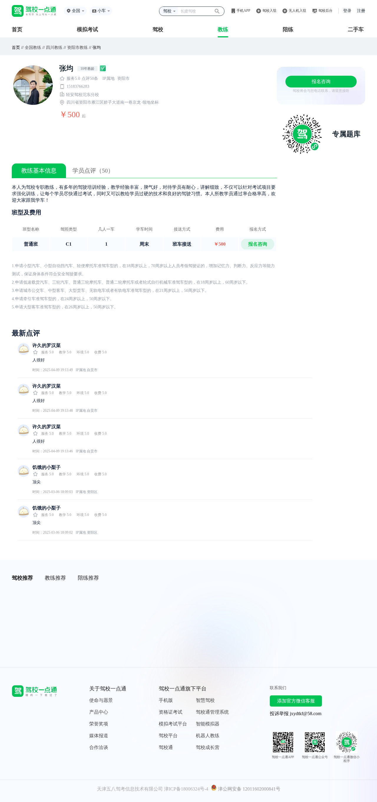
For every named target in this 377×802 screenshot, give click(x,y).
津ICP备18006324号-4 (186, 788)
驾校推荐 (22, 578)
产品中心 (98, 712)
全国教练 (33, 47)
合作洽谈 (98, 747)
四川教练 (54, 47)
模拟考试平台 (173, 723)
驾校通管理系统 (212, 712)
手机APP (243, 11)
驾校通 (166, 747)
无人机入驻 (297, 11)
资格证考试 (170, 712)
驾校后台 (325, 11)
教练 (223, 29)
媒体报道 (98, 735)
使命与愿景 (101, 700)
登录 (347, 11)
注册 (361, 11)
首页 (17, 29)
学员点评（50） (93, 170)
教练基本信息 (39, 170)
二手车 (356, 29)
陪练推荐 (88, 578)
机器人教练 (207, 735)
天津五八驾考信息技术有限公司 (130, 788)
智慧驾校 (205, 700)
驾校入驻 (269, 11)
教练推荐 (55, 578)
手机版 (166, 700)
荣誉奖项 (98, 723)
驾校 (158, 29)
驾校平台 (168, 735)
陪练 (288, 29)
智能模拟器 (207, 723)
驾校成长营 (207, 747)
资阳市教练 (77, 47)
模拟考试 (87, 29)
